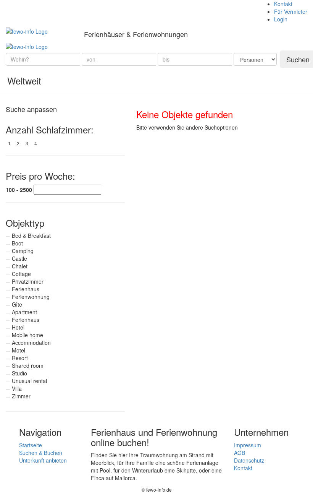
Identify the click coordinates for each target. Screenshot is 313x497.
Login (280, 19)
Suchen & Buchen (40, 452)
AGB (239, 452)
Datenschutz (249, 460)
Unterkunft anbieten (43, 460)
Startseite (30, 445)
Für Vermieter (290, 11)
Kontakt (283, 4)
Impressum (247, 445)
